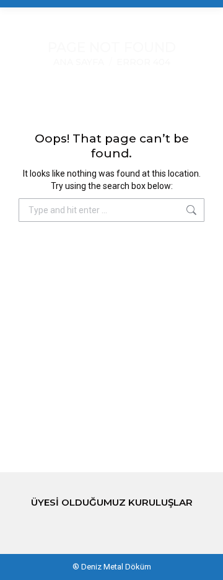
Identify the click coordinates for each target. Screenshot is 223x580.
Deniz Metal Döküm (116, 566)
